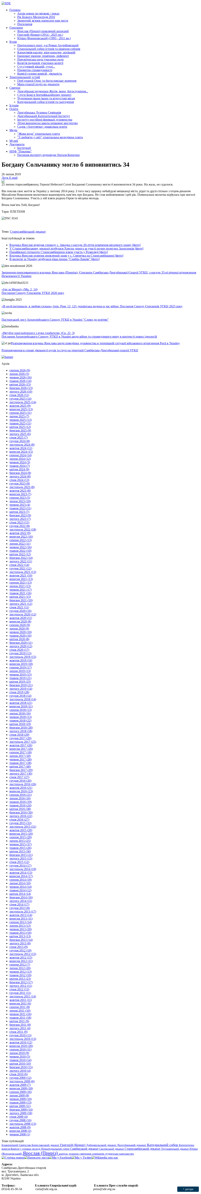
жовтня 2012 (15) (20, 957)
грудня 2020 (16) (20, 611)
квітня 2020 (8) (19, 639)
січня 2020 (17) (19, 649)
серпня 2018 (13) (20, 710)
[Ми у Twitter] (81, 1157)
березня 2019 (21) (21, 685)
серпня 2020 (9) (19, 625)
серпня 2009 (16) (20, 1092)
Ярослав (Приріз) (41, 1153)
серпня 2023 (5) (19, 497)
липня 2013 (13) (20, 925)
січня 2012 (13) (19, 989)
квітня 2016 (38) (20, 809)
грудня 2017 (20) (20, 738)
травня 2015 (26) (20, 848)
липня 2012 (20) (20, 968)
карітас (64, 1153)
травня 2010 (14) (20, 1060)
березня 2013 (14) (21, 939)
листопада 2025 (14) (22, 402)
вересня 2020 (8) (20, 621)
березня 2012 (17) (21, 982)
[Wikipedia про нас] (104, 1157)
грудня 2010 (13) (20, 1035)
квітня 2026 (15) (20, 384)
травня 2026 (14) (20, 381)
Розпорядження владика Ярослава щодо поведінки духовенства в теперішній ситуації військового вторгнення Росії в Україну (95, 343)
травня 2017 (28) (20, 763)
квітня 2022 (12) (20, 554)
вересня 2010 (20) (21, 1046)
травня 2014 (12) (20, 890)
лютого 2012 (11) (20, 985)
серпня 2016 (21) (20, 794)
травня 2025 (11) (20, 423)
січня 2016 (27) (19, 819)
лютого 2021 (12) (20, 603)
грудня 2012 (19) (20, 950)
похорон (74, 1153)
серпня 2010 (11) (20, 1049)
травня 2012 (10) (20, 975)
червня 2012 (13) (20, 971)
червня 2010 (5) (19, 1056)
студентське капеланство (119, 1153)
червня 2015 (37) (20, 844)
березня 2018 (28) (21, 727)
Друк (5, 177)
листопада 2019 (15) (22, 657)
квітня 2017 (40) (20, 766)
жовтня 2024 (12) (20, 448)
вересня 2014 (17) (21, 876)
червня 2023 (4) (19, 504)
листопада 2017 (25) (22, 741)
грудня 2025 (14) (20, 398)
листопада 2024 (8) (22, 444)
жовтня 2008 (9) (20, 1127)
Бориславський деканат (46, 1145)
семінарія (98, 1153)
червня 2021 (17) (20, 589)
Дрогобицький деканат (132, 1145)
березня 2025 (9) (20, 430)
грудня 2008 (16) (20, 1120)
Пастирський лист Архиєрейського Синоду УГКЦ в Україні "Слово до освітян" (55, 319)
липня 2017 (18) (20, 756)
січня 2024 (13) (19, 480)
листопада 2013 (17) (22, 911)
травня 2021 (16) (20, 593)
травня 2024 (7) (19, 465)
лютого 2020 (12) (20, 646)
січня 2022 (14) (19, 565)
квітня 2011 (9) (19, 1021)
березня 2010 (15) (21, 1067)
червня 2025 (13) (20, 420)
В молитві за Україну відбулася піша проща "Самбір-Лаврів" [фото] (54, 259)
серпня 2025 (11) (20, 412)
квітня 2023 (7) (19, 511)
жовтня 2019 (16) (20, 660)
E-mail (13, 177)
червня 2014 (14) (20, 886)
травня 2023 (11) (20, 508)
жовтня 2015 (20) (20, 830)
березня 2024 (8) (20, 473)
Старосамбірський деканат (28, 231)
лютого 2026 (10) (20, 391)
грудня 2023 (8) (19, 483)
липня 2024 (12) (20, 458)
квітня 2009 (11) (20, 1106)
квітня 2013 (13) (20, 936)
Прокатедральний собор (55, 1148)
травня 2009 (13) (20, 1102)
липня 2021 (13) (20, 586)
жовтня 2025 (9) (20, 405)
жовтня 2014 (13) (20, 872)
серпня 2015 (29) (20, 837)
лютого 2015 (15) (20, 858)
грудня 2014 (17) (20, 865)
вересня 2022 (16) (21, 536)
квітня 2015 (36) (20, 851)
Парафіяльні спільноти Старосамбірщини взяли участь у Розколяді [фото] (58, 252)
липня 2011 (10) (19, 1010)
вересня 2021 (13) (21, 579)
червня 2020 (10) (20, 632)
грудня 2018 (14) (20, 695)
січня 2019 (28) (19, 692)
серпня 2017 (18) (20, 752)
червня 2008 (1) (19, 1134)
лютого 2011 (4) (19, 1028)
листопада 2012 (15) (22, 954)
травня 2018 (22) (20, 720)
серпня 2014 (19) (20, 879)
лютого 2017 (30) (20, 773)
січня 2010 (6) (18, 1074)
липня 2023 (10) (20, 501)
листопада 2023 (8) (22, 487)
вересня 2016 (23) (21, 791)
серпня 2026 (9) (19, 370)
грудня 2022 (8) (19, 526)
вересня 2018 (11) (21, 706)
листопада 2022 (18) (22, 529)
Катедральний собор (163, 1145)
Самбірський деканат (84, 1148)
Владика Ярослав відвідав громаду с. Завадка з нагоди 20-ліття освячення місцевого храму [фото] (75, 245)
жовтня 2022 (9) (20, 533)
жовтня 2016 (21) (20, 787)
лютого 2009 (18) (20, 1113)
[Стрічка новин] (13, 1157)
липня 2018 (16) (20, 713)
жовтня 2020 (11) (20, 618)
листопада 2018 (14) (22, 699)
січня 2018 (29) (19, 734)
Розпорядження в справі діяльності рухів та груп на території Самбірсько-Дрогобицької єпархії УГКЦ (70, 350)
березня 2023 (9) (20, 515)
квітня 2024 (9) (19, 469)
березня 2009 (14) (21, 1109)
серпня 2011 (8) (19, 1007)
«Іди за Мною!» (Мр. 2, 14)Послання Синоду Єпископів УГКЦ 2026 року (33, 291)
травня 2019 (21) (20, 678)
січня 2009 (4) (18, 1116)
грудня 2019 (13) (20, 653)
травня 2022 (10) (20, 550)
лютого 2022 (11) (20, 561)
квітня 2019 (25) (20, 681)
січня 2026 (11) (19, 395)
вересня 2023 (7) (20, 494)
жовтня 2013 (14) (20, 915)
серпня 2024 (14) (20, 455)
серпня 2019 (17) (20, 667)
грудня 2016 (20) (20, 780)
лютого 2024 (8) (20, 476)
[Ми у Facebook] (60, 1157)
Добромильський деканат (101, 1145)
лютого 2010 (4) (20, 1070)
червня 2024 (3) (19, 462)
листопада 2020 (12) (22, 614)
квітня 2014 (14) (20, 894)
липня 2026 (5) (19, 374)
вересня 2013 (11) (21, 918)
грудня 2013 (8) (19, 908)
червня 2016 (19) (20, 802)
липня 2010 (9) (19, 1053)
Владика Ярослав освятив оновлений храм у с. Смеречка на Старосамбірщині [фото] (66, 255)
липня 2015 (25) (20, 840)
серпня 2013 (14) (20, 922)
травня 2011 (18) (20, 1017)
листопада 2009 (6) (22, 1081)
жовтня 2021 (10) (20, 575)
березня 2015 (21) (21, 855)
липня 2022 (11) (19, 543)
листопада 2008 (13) (22, 1123)
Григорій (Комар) (73, 1145)
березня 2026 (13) (21, 388)
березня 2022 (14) (21, 557)
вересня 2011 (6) (20, 1003)
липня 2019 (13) (20, 671)
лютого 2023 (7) (20, 519)
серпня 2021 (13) (20, 582)
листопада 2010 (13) (22, 1039)
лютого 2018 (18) (20, 731)
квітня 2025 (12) (20, 427)
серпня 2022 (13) (20, 540)
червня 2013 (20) (20, 929)
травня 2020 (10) (20, 635)
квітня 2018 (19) (20, 724)
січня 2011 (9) (18, 1031)
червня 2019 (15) (20, 674)
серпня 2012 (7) (19, 964)
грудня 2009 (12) (20, 1077)
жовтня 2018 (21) (20, 702)
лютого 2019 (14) (20, 688)
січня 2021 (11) (19, 607)
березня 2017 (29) (21, 770)
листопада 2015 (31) (22, 826)
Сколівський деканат (112, 1148)
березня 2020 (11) (20, 642)
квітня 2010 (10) (20, 1063)
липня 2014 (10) (20, 883)
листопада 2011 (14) (22, 996)
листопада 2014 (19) (22, 869)
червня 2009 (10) (20, 1099)
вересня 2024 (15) (21, 451)
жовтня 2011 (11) (20, 1000)
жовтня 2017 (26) (20, 745)
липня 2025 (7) (19, 416)
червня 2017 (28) (20, 759)
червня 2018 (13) (20, 717)
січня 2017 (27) (19, 777)
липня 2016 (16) (20, 798)
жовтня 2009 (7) (20, 1085)
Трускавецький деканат (175, 1148)
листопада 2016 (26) (22, 784)
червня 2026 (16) (20, 377)
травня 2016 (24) (20, 805)
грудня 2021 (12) (20, 568)
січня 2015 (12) (19, 862)
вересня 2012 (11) (21, 961)
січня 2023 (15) (19, 522)
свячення (85, 1153)
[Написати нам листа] (36, 1157)
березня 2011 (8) (20, 1024)
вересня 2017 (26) (21, 748)
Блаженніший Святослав (17, 1145)
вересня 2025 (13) (21, 409)
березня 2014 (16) (21, 897)
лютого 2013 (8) (20, 943)
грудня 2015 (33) (20, 823)
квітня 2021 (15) (20, 596)
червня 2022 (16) (20, 547)
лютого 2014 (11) (20, 901)
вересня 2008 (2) (20, 1130)
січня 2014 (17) (19, 904)
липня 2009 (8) (19, 1095)
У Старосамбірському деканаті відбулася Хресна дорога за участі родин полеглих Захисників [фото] (76, 248)
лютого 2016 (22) (20, 816)
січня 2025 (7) (18, 437)
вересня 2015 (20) (21, 833)
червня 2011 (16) (20, 1014)
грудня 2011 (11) (20, 993)
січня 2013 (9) (18, 947)
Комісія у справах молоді (26, 1148)
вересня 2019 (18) (21, 664)
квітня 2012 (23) (20, 978)
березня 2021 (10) (21, 600)
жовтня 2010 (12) (20, 1042)
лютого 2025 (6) (20, 434)
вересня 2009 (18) (21, 1088)
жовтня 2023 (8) (20, 490)
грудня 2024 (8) (19, 441)
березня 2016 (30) (21, 812)
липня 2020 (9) (19, 628)
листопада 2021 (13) (22, 572)
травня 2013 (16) (20, 932)
